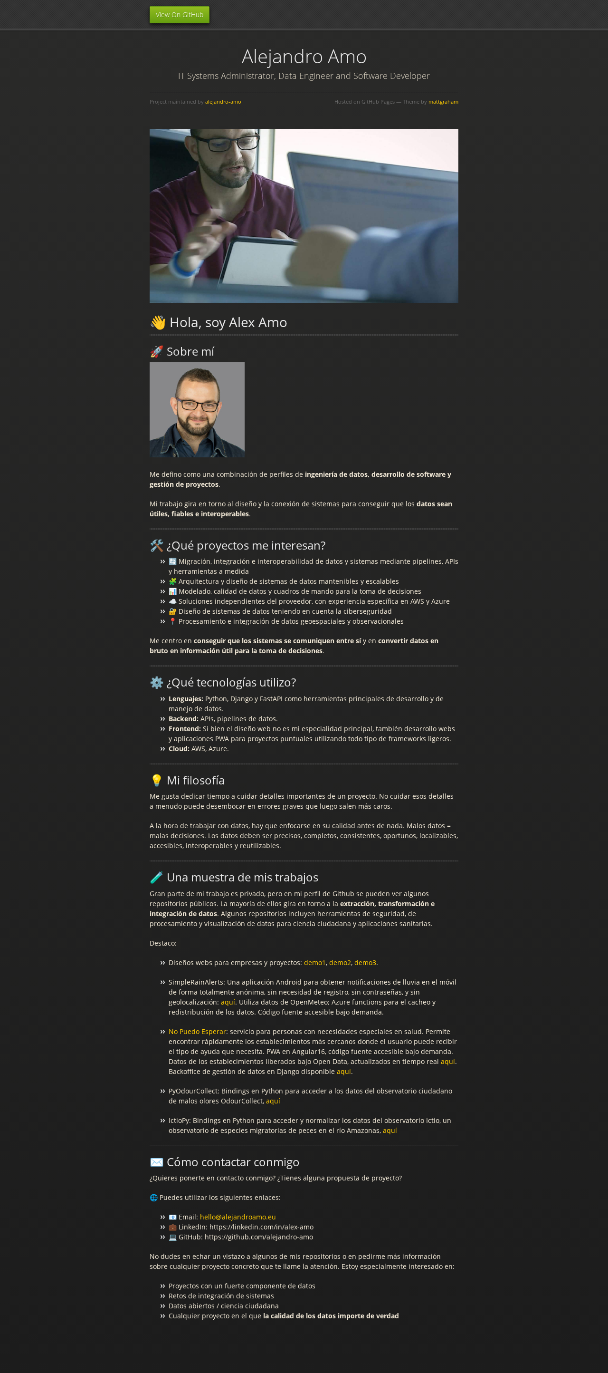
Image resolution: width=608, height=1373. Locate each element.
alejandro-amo (223, 101)
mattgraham (443, 101)
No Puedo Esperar (197, 1031)
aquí (228, 1001)
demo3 (365, 962)
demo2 (340, 962)
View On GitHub (179, 14)
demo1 (315, 962)
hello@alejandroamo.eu (238, 1216)
